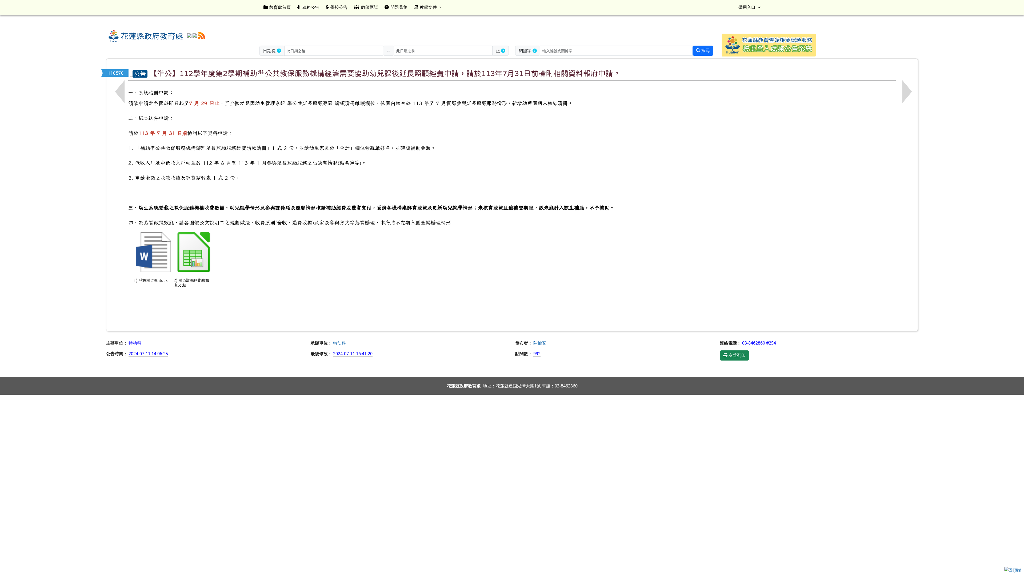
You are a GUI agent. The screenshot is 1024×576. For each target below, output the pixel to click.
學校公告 (338, 7)
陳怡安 (539, 343)
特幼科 (339, 343)
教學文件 (428, 7)
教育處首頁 (280, 7)
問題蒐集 (398, 7)
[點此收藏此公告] (131, 73)
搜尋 (705, 50)
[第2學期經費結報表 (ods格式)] (194, 252)
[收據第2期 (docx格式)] (154, 252)
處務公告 (310, 7)
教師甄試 (369, 7)
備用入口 (746, 7)
